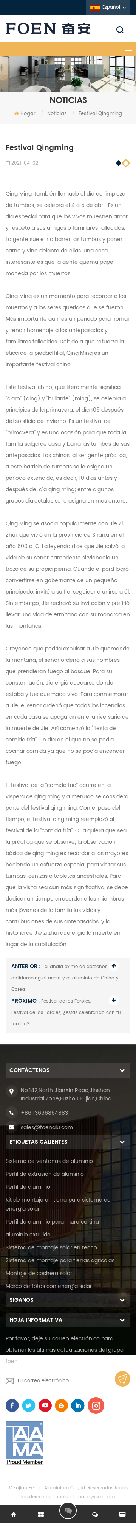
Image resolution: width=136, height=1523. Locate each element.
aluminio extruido (28, 1234)
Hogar (28, 114)
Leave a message (68, 1510)
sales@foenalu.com (47, 1127)
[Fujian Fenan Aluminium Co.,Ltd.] (68, 28)
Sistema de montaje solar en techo (51, 1247)
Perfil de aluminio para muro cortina (52, 1221)
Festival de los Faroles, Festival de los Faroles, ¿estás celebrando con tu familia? (66, 1013)
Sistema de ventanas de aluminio (49, 1161)
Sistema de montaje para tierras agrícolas (60, 1260)
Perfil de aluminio (28, 1187)
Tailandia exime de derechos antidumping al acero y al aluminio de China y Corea (65, 978)
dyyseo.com (101, 1497)
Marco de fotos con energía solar (49, 1286)
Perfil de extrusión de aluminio (45, 1174)
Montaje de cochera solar (39, 1273)
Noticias (57, 114)
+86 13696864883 (44, 1113)
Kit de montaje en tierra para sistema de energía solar (58, 1204)
